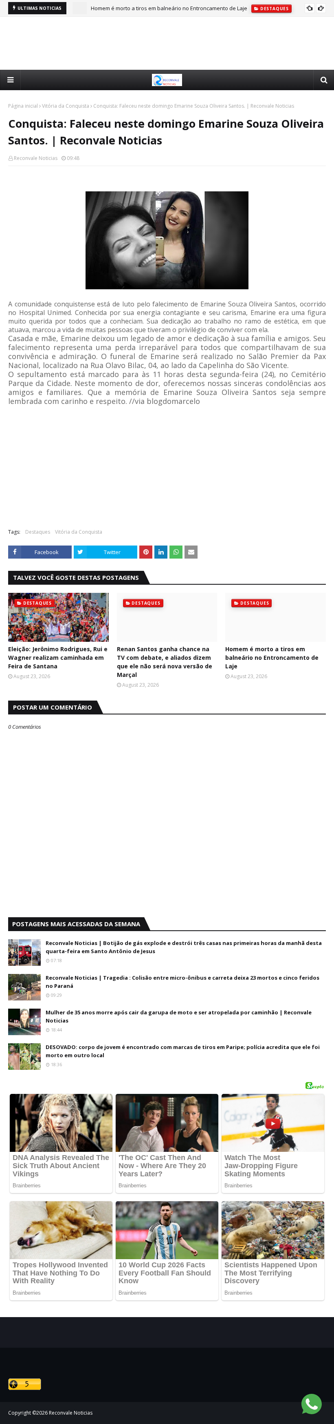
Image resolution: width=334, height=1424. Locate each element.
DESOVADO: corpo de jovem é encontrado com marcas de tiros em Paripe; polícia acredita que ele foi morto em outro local (183, 1051)
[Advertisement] (167, 43)
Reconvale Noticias (35, 158)
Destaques (37, 531)
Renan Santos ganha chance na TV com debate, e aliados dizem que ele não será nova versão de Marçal (164, 662)
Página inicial (23, 105)
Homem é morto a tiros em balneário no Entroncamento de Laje (272, 657)
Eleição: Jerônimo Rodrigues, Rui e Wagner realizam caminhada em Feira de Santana (58, 657)
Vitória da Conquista (65, 105)
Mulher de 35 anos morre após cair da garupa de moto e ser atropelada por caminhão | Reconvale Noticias (179, 1016)
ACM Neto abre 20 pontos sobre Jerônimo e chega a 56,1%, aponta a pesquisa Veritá (195, 9)
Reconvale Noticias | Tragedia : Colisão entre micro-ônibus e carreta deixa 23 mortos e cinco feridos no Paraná (182, 981)
